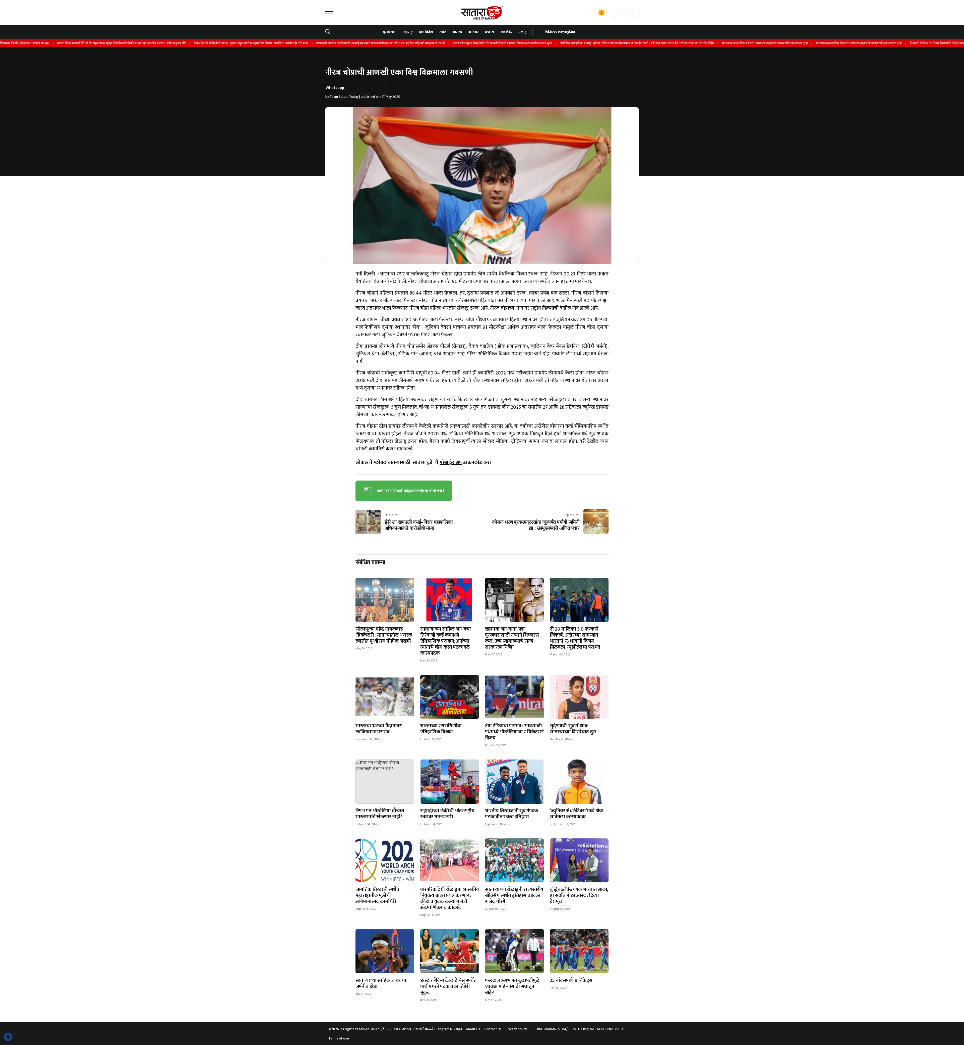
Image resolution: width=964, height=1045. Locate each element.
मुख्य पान (389, 32)
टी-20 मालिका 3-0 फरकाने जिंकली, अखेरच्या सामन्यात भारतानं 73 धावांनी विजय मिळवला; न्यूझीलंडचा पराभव (575, 638)
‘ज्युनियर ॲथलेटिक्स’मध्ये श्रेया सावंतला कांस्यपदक (577, 813)
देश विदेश (426, 32)
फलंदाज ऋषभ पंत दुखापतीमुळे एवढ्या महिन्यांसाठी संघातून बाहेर (512, 986)
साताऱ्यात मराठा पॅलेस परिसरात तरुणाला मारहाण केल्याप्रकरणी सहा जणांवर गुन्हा (728, 43)
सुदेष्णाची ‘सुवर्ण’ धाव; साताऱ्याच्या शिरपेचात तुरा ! (574, 729)
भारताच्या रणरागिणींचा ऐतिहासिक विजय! (440, 729)
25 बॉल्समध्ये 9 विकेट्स (571, 980)
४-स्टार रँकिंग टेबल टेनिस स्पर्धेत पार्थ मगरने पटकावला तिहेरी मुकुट (448, 986)
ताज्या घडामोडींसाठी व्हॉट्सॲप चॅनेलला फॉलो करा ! (410, 491)
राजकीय (506, 32)
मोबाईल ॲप (451, 462)
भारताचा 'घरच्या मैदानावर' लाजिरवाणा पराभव (378, 729)
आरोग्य (457, 32)
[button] (329, 13)
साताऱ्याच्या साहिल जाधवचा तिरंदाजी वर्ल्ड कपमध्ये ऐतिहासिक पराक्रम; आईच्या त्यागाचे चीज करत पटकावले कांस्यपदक (445, 641)
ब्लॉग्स (489, 32)
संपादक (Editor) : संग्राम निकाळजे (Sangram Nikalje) (425, 1029)
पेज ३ (522, 32)
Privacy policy (516, 1029)
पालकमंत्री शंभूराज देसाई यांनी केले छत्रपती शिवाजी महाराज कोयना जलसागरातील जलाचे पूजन (465, 43)
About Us (473, 1029)
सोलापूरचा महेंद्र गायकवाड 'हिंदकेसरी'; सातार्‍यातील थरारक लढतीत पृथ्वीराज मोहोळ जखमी (383, 635)
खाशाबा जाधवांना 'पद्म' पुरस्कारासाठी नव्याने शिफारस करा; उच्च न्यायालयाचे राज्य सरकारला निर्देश (512, 638)
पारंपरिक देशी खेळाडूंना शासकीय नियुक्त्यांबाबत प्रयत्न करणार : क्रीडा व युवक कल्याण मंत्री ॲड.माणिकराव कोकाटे (449, 898)
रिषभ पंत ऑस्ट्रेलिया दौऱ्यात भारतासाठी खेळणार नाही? (379, 813)
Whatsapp (335, 87)
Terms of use (338, 1038)
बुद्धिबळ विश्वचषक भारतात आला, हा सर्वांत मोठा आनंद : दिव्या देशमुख (579, 895)
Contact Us (493, 1029)
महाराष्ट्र (407, 32)
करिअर (473, 32)
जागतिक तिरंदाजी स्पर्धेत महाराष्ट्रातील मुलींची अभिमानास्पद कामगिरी (377, 895)
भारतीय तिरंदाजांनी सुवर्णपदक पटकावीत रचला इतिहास (511, 813)
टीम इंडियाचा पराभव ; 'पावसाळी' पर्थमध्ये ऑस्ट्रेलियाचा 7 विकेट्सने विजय (514, 732)
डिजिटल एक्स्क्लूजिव (560, 32)
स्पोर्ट (442, 32)
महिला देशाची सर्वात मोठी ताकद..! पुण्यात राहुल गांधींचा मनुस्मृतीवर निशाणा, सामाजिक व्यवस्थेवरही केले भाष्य (214, 43)
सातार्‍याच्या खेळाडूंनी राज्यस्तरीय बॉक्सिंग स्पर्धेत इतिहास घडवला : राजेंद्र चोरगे (514, 895)
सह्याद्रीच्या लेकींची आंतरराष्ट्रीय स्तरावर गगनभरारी (447, 813)
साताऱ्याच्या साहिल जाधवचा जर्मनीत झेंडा (380, 983)
